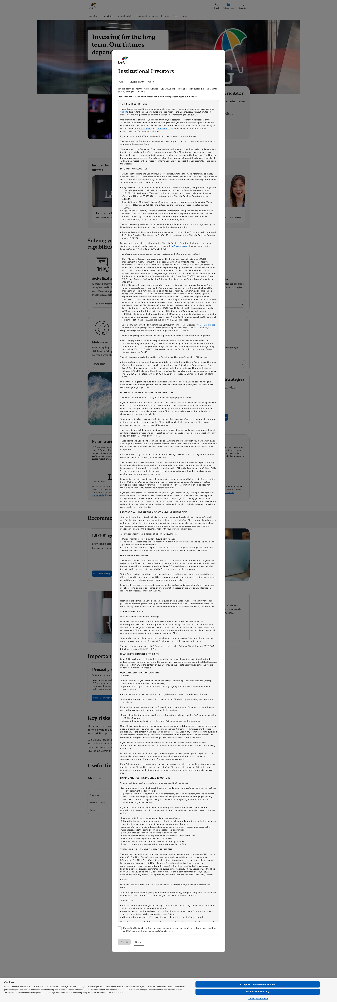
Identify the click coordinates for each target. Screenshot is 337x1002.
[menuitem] (229, 6)
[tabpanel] (168, 509)
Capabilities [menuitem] (107, 16)
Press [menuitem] (175, 16)
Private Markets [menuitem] (124, 16)
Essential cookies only (257, 992)
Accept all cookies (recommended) (257, 984)
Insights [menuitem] (165, 16)
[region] (168, 511)
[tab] (121, 81)
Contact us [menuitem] (242, 8)
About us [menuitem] (93, 16)
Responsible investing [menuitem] (147, 16)
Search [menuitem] (216, 8)
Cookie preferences (258, 999)
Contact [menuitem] (185, 16)
